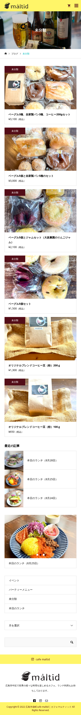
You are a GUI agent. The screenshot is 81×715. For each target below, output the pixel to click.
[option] (40, 541)
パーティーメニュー (21, 589)
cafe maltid (43, 659)
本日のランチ (17, 608)
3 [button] (43, 555)
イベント (14, 580)
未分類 (13, 599)
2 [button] (40, 555)
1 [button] (37, 555)
